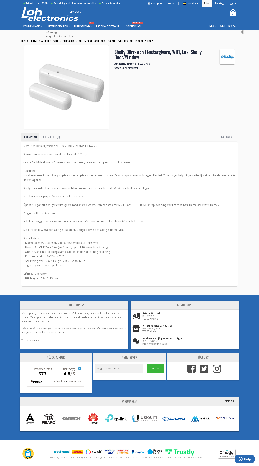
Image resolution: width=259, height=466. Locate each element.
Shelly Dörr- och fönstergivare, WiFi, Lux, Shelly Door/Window (116, 41)
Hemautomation (40, 41)
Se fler (230, 401)
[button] (28, 453)
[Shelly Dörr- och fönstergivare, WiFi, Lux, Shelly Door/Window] (66, 87)
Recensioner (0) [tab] (51, 137)
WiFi (55, 41)
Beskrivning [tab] (30, 137)
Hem (23, 41)
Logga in (232, 3)
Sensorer (68, 41)
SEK (169, 3)
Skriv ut (231, 137)
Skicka (155, 368)
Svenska (191, 3)
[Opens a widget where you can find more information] (244, 459)
